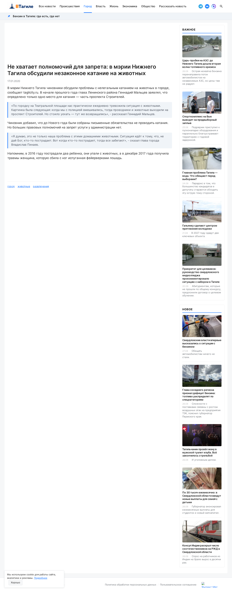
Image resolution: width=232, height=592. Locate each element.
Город (88, 6)
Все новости (47, 6)
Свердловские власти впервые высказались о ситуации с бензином (201, 343)
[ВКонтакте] (207, 6)
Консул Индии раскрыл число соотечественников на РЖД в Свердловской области (201, 548)
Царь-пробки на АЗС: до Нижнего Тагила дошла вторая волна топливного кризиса (201, 63)
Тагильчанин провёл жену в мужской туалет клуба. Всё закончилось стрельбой (199, 452)
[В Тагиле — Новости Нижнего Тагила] (20, 6)
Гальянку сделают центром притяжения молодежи (199, 227)
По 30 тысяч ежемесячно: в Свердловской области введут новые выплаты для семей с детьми (201, 497)
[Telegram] (200, 6)
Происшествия (70, 6)
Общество (148, 6)
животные (24, 186)
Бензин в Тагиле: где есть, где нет (36, 16)
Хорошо (15, 582)
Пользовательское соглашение (178, 584)
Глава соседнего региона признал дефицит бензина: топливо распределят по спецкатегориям (198, 394)
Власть (100, 6)
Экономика (129, 6)
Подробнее (40, 577)
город (11, 186)
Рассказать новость (172, 6)
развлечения (41, 186)
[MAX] (213, 6)
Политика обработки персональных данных (130, 584)
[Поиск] (221, 6)
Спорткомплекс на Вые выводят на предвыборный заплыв (199, 119)
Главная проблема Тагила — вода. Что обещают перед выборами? (200, 176)
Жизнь (113, 6)
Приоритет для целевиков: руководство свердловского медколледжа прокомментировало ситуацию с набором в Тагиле (200, 275)
